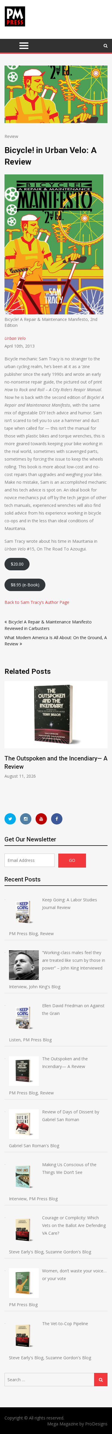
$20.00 (17, 564)
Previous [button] (8, 741)
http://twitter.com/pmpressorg (10, 819)
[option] (56, 730)
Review (11, 136)
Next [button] (103, 741)
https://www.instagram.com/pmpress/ (25, 819)
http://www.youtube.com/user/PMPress (41, 819)
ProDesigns (96, 1424)
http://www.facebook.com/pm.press (56, 819)
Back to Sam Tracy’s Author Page (36, 602)
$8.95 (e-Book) (25, 585)
